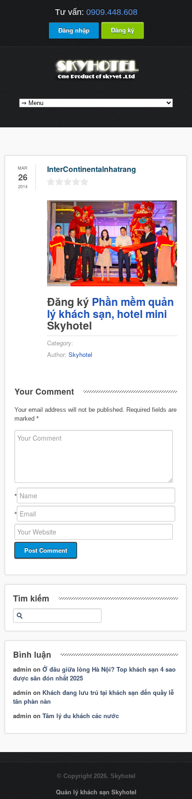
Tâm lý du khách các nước (80, 715)
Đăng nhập (73, 30)
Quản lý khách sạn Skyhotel (96, 791)
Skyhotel (80, 354)
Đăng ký (122, 30)
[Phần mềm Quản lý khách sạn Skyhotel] (96, 80)
